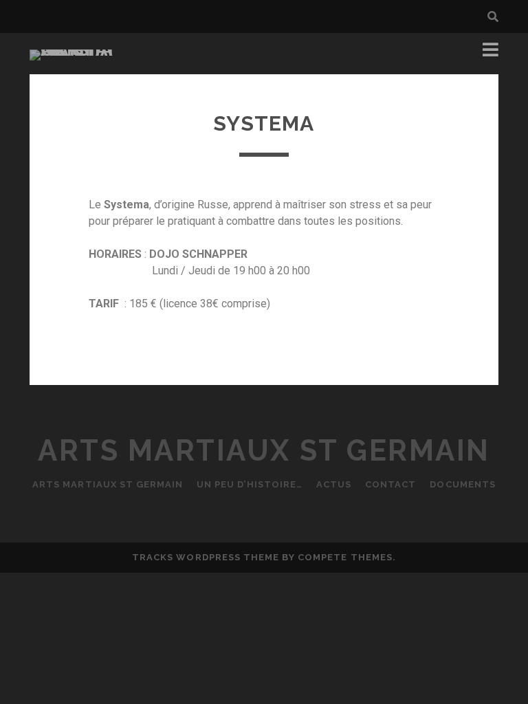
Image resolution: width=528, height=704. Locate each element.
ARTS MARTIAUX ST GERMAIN (107, 484)
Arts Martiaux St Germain (264, 451)
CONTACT (390, 484)
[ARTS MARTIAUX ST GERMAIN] (74, 49)
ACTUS (333, 484)
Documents (462, 484)
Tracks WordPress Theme (205, 557)
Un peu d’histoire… (249, 484)
